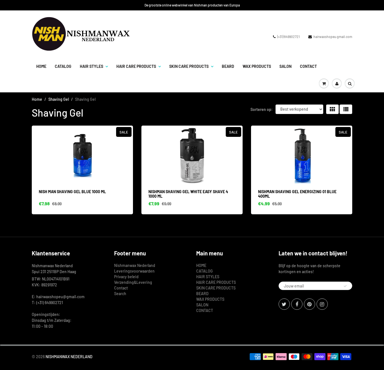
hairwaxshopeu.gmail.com (332, 37)
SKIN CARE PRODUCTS (189, 66)
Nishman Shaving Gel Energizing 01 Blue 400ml (297, 194)
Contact (121, 288)
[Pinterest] (309, 304)
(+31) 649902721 (288, 37)
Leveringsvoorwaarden (134, 271)
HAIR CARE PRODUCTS (136, 66)
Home (37, 99)
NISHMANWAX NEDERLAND (69, 356)
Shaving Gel (58, 99)
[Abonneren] (345, 286)
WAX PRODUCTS (257, 66)
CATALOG (63, 66)
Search (120, 293)
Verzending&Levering (133, 282)
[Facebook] (296, 304)
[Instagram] (322, 304)
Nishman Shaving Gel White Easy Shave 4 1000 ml (188, 194)
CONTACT (308, 66)
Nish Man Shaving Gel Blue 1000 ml (72, 191)
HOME (41, 66)
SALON (285, 66)
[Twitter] (284, 304)
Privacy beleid (126, 276)
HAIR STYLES (91, 66)
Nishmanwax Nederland (134, 265)
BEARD (228, 66)
